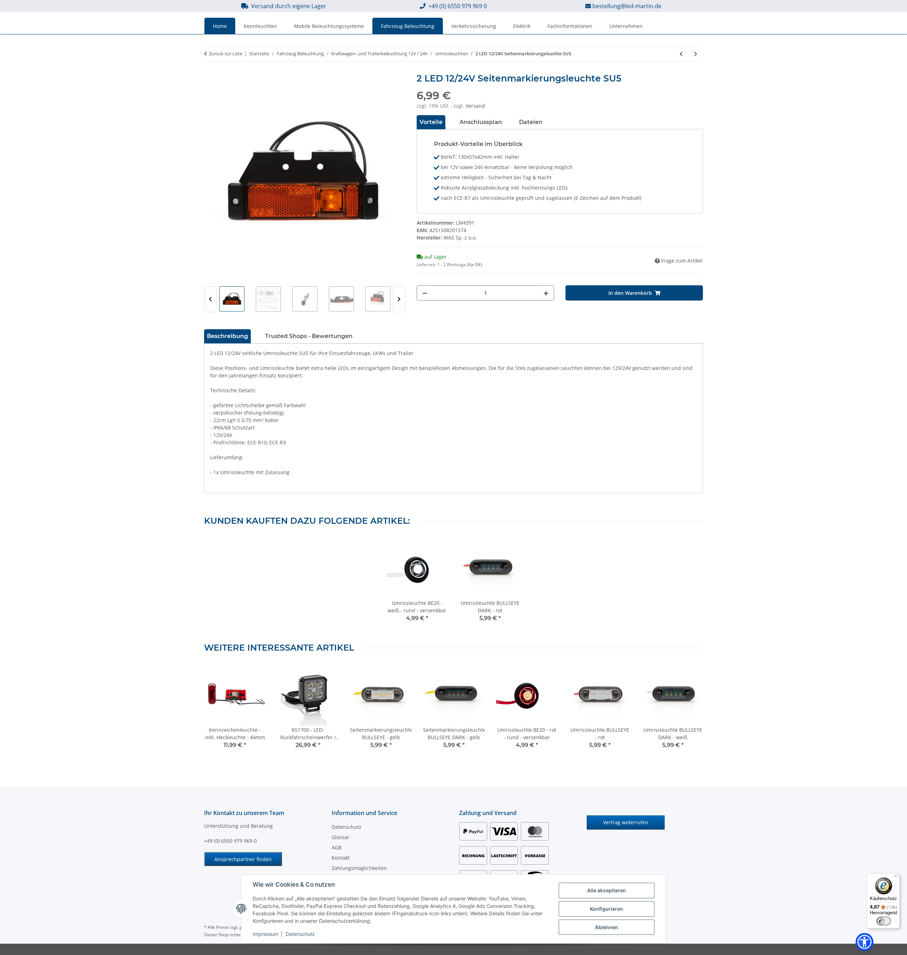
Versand (475, 105)
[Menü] (895, 877)
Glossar (340, 837)
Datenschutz (300, 934)
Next (399, 299)
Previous (210, 299)
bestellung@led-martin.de (626, 6)
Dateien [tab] (530, 122)
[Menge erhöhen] (546, 293)
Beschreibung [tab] (227, 336)
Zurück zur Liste (225, 53)
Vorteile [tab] (431, 122)
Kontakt (341, 857)
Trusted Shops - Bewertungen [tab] (309, 336)
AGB (337, 847)
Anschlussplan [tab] (481, 122)
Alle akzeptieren (606, 890)
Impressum (265, 934)
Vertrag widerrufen (625, 822)
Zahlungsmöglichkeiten (359, 868)
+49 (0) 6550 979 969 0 (457, 6)
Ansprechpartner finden (243, 859)
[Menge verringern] (425, 293)
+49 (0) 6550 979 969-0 (230, 840)
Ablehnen (606, 927)
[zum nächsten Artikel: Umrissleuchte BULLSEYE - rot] (695, 53)
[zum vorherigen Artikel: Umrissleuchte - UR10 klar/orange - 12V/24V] (681, 53)
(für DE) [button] (474, 265)
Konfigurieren (606, 909)
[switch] (884, 921)
